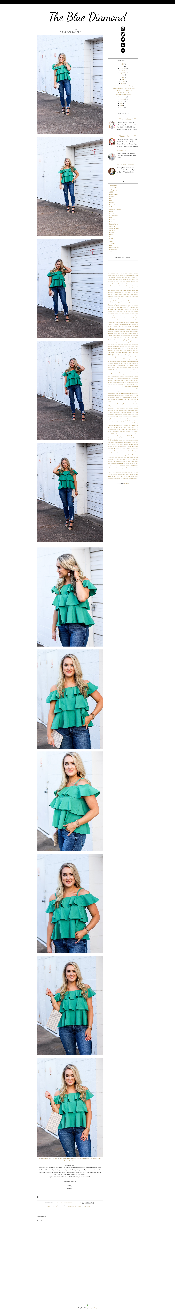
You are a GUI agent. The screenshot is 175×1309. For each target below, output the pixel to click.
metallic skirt (130, 376)
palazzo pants (111, 404)
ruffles (61, 1205)
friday (128, 335)
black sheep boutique (125, 290)
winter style (123, 476)
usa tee (117, 463)
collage (116, 313)
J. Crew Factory (113, 215)
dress (109, 320)
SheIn (111, 235)
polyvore (131, 406)
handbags (122, 346)
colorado (127, 313)
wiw (128, 476)
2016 (121, 105)
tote (137, 457)
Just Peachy (121, 150)
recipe (129, 410)
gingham (128, 340)
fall (125, 324)
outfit (114, 401)
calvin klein (120, 298)
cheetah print (135, 301)
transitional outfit (112, 459)
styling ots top (128, 433)
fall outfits (121, 326)
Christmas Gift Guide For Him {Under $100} (126, 136)
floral (126, 333)
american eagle (127, 279)
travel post (132, 459)
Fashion (82, 2)
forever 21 (111, 335)
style (112, 434)
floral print (131, 333)
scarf (124, 416)
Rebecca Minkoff (123, 410)
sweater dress (135, 442)
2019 (122, 66)
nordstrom (127, 386)
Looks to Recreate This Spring (124, 86)
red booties (135, 410)
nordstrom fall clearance (132, 391)
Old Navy (112, 230)
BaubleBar (126, 283)
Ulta (110, 245)
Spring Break (115, 425)
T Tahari (128, 446)
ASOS (111, 192)
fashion (49, 1205)
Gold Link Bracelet (92, 1158)
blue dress (116, 292)
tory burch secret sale (130, 457)
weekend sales (127, 470)
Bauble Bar (121, 283)
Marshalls (113, 374)
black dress (125, 288)
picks (137, 404)
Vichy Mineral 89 (134, 468)
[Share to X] (89, 1203)
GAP (110, 207)
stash (118, 431)
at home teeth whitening (124, 281)
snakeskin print (120, 423)
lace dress (123, 363)
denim (136, 315)
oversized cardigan (121, 401)
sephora (127, 416)
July (123, 75)
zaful (136, 478)
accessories (110, 275)
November (123, 68)
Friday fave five (134, 335)
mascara (132, 374)
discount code (127, 318)
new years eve (117, 386)
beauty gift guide (116, 286)
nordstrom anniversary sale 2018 (116, 391)
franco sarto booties (122, 335)
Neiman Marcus (113, 224)
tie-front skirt (128, 453)
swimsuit (110, 446)
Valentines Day (123, 463)
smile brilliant (134, 421)
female (115, 333)
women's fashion (120, 478)
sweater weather (128, 444)
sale (129, 414)
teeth (127, 448)
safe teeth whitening (122, 414)
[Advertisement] (52, 1280)
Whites (115, 474)
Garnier (130, 337)
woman (132, 476)
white (119, 472)
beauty (110, 286)
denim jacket (111, 318)
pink (109, 406)
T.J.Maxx (112, 239)
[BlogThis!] (87, 1203)
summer (110, 436)
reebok (115, 412)
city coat (119, 311)
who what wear (121, 474)
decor (128, 315)
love (114, 369)
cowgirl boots (118, 315)
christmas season (112, 311)
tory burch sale (119, 457)
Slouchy (129, 421)
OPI (134, 399)
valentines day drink (133, 463)
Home (45, 2)
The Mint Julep (115, 453)
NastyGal (112, 222)
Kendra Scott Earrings (78, 1158)
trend (137, 459)
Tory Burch (112, 243)
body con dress (134, 292)
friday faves (111, 337)
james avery (111, 357)
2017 (121, 103)
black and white (119, 288)
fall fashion (114, 326)
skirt (109, 421)
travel (127, 459)
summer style (121, 442)
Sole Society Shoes (65, 1158)
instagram (118, 352)
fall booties (129, 324)
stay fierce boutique (125, 431)
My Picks (126, 382)
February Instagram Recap (123, 94)
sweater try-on (119, 444)
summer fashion (118, 438)
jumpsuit (114, 361)
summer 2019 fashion (128, 436)
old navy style (122, 399)
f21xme (113, 324)
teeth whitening (132, 448)
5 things (130, 273)
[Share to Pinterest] (93, 1203)
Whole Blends (129, 474)
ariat (117, 281)
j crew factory (125, 355)
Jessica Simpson (114, 359)
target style (113, 448)
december (124, 315)
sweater (129, 442)
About (56, 2)
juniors (118, 361)
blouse (109, 292)
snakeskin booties (112, 423)
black (113, 288)
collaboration (111, 313)
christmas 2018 (126, 303)
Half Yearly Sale (119, 344)
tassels (124, 448)
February (123, 97)
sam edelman (111, 416)
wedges (117, 470)
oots (132, 399)
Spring (68, 1205)
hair (135, 342)
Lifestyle (69, 2)
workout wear (127, 478)
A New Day (135, 273)
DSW (110, 200)
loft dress (124, 367)
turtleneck (128, 461)
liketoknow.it (130, 365)
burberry (129, 296)
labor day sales (114, 363)
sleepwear (112, 421)
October (123, 71)
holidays (131, 348)
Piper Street (123, 406)
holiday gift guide (116, 348)
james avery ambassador (122, 357)
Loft (110, 218)
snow (126, 423)
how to (113, 350)
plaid (127, 406)
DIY (132, 318)
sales (137, 414)
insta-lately (111, 352)
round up (125, 412)
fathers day (117, 329)
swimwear (123, 446)
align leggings (119, 279)
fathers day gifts (134, 329)
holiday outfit (124, 348)
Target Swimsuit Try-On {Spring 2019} (123, 88)
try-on (113, 461)
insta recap (135, 350)
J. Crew (111, 213)
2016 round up (111, 273)
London (129, 367)
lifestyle (124, 365)
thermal (122, 453)
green (55, 1205)
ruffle (134, 412)
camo (125, 298)
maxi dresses (116, 376)
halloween (126, 344)
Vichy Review (111, 470)
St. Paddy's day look (66, 1206)
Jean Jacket (135, 357)
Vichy (127, 468)
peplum (133, 404)
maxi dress (110, 376)
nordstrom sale (134, 393)
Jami (131, 357)
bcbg (131, 283)
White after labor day (127, 472)
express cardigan (130, 322)
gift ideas (110, 340)
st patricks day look (120, 429)
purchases (136, 408)
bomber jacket (122, 294)
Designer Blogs (93, 1308)
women (136, 476)
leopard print (116, 365)
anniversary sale (111, 281)
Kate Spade (124, 361)
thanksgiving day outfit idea (124, 450)
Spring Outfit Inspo (92, 1205)
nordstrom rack (125, 393)
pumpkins (131, 408)
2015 (122, 108)
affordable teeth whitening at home (125, 277)
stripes (109, 433)
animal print (135, 279)
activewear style (124, 275)
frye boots (116, 338)
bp (134, 294)
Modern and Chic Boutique (131, 378)
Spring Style (52, 1206)
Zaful (110, 252)
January (123, 99)
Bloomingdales (113, 194)
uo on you (135, 461)
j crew (119, 354)
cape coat (135, 298)
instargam (115, 354)
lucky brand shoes (121, 369)
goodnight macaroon (118, 342)
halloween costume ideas (113, 346)
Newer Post (98, 1295)
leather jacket (135, 363)
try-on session (119, 461)
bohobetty (116, 294)
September (123, 73)
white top (110, 474)
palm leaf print (118, 404)
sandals (116, 416)
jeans (109, 359)
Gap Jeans (45, 1158)
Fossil (115, 335)
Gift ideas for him (118, 340)
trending (110, 461)
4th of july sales (123, 273)
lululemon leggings (117, 372)
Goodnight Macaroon (115, 209)
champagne (120, 301)
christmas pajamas (123, 309)
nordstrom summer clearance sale (116, 395)
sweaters (136, 444)
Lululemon (112, 220)
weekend (121, 470)
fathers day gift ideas (125, 329)
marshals (128, 374)
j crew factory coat (133, 354)
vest (125, 468)
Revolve (111, 232)
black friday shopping (113, 290)
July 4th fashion (132, 359)
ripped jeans (120, 412)
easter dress (131, 320)
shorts (124, 418)
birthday (110, 288)
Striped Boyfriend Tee (125, 164)
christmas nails (134, 307)
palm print (124, 404)
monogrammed (121, 380)
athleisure (133, 281)
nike (123, 386)
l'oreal (109, 363)
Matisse (136, 374)
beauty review (124, 286)
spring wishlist (111, 429)
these (56, 1158)
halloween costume (133, 344)
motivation (115, 382)
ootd (128, 399)
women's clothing (112, 478)
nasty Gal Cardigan (117, 384)
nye (108, 397)
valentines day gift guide (114, 465)
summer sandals (130, 440)
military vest (113, 378)
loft (121, 367)
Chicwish (112, 196)
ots (112, 401)
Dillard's (111, 198)
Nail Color (135, 382)
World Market (113, 250)
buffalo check (117, 296)
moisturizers (110, 380)
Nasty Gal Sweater (126, 384)
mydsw (131, 382)
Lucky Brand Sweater (132, 369)
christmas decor (134, 303)
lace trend (128, 363)
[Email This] (86, 1203)
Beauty (94, 2)
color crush (121, 313)
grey (128, 342)
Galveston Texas (124, 337)
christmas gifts (124, 307)
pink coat (112, 406)
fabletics (122, 324)
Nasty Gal (110, 384)
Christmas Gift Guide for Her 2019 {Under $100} (126, 119)
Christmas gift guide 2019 (126, 305)
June (123, 77)
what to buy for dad (113, 472)
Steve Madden (113, 237)
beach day (135, 283)
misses (118, 378)
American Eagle (113, 188)
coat (129, 311)
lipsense (136, 365)
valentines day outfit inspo (117, 468)
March (123, 84)
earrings (127, 320)
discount (122, 318)
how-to (117, 350)
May (123, 79)
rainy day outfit (114, 410)
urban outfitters (111, 463)
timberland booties (112, 455)
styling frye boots (119, 433)
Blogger (126, 483)
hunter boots (123, 350)
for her (136, 333)
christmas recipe (134, 309)
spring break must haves (125, 425)
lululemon (110, 372)
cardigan (110, 301)
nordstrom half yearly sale (114, 393)
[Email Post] (83, 1203)
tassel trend (119, 448)
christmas (119, 303)
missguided (122, 378)
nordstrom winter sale (130, 395)
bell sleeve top (134, 286)
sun (126, 442)
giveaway (110, 342)
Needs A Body (134, 384)
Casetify (115, 301)
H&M (111, 211)
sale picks (133, 414)
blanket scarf (135, 290)
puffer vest (118, 408)
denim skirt (116, 318)
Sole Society (134, 423)
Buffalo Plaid (124, 296)
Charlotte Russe (127, 301)
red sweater (110, 412)
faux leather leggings (113, 331)
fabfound (117, 324)
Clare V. (125, 311)
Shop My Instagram (124, 2)
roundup (130, 412)
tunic (124, 461)
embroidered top (117, 322)
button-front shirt (112, 298)
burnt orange (135, 296)
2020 (122, 64)
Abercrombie (113, 186)
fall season (128, 326)
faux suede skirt (121, 331)
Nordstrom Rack (114, 228)
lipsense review (111, 367)
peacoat (129, 404)
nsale (137, 395)
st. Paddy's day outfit (83, 1206)
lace (120, 363)
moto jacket (121, 382)
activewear (116, 275)
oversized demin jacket (132, 401)
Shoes (121, 419)
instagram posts (126, 352)
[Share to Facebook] (91, 1203)
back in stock (114, 283)
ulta (132, 461)
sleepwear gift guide (121, 421)
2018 (122, 101)
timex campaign (124, 455)
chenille (109, 303)
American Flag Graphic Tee (124, 90)
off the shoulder (124, 397)
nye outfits (112, 397)
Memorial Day (123, 376)
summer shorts (114, 442)
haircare (113, 344)
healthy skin (127, 346)
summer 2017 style (117, 436)
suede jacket (135, 433)
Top (40, 1158)
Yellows (133, 478)
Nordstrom (112, 226)
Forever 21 (112, 205)
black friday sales (133, 288)
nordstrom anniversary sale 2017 (128, 389)
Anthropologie (113, 190)
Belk (130, 286)
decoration (132, 315)
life (120, 365)
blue (112, 292)
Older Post (41, 1295)
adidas (131, 275)
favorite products (130, 331)
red (132, 410)
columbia (132, 313)
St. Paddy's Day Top (124, 92)
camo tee (130, 298)
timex (118, 455)
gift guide (135, 338)
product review (111, 408)
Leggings (110, 365)
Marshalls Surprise (121, 374)
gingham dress (134, 340)
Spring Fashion (77, 1205)
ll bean (117, 367)
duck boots (122, 320)
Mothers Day (129, 380)
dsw (118, 320)
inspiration (129, 350)
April (123, 81)
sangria (120, 416)
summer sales (122, 440)
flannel (122, 333)
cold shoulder (134, 311)
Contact (107, 2)
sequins (131, 416)
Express (111, 203)
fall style (135, 326)
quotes (109, 410)
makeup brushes (130, 372)
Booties (128, 294)
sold (129, 423)
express (123, 322)
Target (111, 241)
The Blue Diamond (87, 17)
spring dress (135, 425)
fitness (118, 333)
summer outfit (129, 438)
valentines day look (125, 466)
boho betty (110, 294)
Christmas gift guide (114, 305)
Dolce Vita (135, 318)
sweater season (111, 444)
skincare (128, 418)
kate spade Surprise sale (132, 361)
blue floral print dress (124, 292)
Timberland (135, 453)
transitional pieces (121, 459)
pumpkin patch (124, 408)
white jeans (135, 472)
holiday (132, 346)
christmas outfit (112, 309)
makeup (124, 372)
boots (132, 294)
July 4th (125, 359)
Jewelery (121, 359)
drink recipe (114, 320)
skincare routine (134, 418)
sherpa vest (116, 418)
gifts (124, 340)
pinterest (118, 406)
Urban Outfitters (114, 247)
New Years (110, 386)
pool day (136, 406)
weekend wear (134, 470)
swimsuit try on (117, 446)
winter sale (116, 476)
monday (116, 380)
